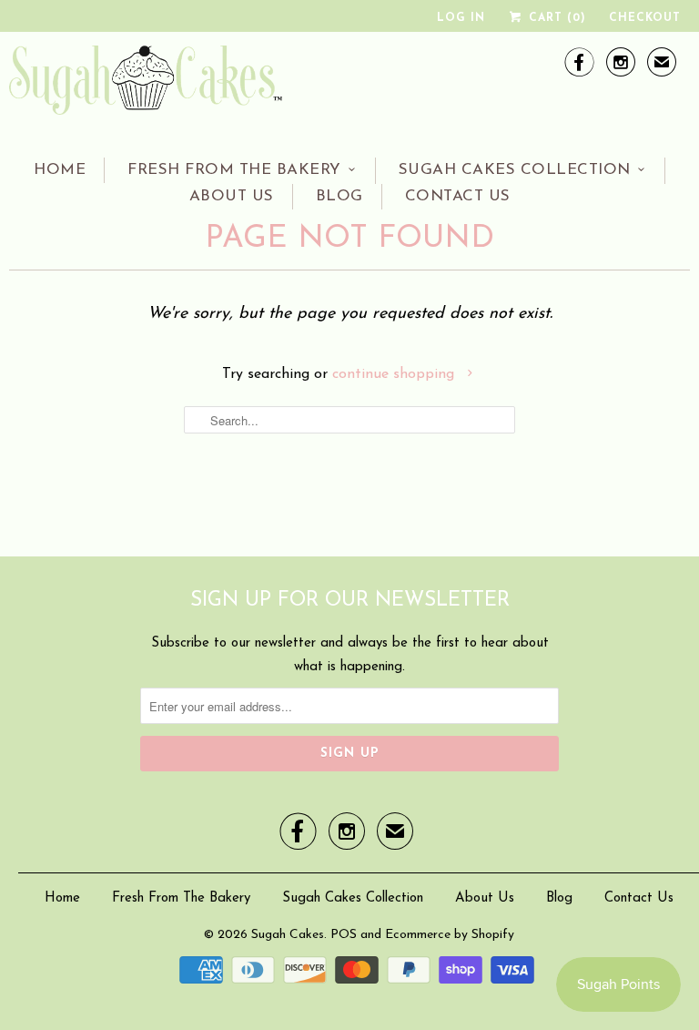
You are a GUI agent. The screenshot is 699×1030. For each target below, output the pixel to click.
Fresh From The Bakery (234, 170)
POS (343, 935)
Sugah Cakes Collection (515, 170)
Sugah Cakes (287, 935)
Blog (339, 196)
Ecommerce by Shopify (449, 935)
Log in (461, 18)
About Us (231, 196)
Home (60, 170)
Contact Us (458, 196)
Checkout (645, 18)
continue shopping (395, 374)
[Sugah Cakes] (145, 86)
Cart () (555, 18)
